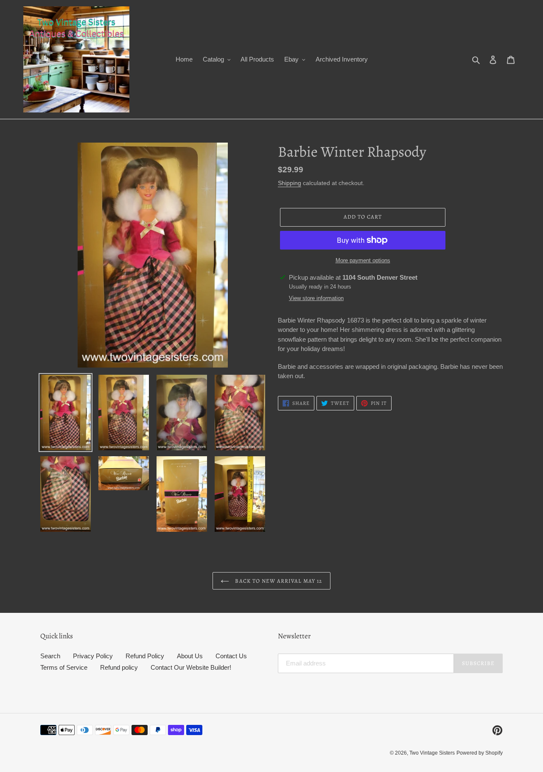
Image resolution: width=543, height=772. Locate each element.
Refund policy (119, 667)
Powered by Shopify (479, 753)
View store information (316, 298)
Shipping (289, 183)
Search (50, 656)
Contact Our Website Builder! (191, 667)
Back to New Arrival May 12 (277, 580)
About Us (190, 656)
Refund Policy (145, 656)
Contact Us (231, 656)
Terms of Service (63, 667)
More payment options (363, 260)
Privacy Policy (93, 656)
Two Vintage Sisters (432, 753)
